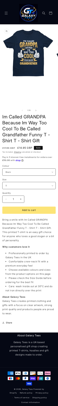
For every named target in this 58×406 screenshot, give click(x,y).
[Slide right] (35, 110)
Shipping (17, 152)
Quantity (6, 193)
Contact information (30, 402)
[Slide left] (22, 110)
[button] (6, 13)
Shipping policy (39, 398)
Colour (5, 166)
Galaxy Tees (27, 389)
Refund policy (26, 393)
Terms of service (21, 398)
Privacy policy (42, 393)
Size (4, 179)
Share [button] (9, 322)
